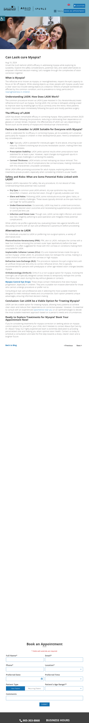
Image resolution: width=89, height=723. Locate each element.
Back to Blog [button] (11, 345)
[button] (2, 18)
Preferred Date (13, 675)
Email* (48, 655)
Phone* (9, 665)
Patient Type (12, 684)
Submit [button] (44, 704)
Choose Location (53, 669)
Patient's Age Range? (54, 688)
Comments (11, 694)
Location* (50, 665)
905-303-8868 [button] (31, 720)
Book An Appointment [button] (74, 11)
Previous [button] (69, 345)
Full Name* (11, 655)
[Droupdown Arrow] (81, 669)
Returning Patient (34, 688)
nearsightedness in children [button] (17, 92)
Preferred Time (52, 675)
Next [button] (79, 345)
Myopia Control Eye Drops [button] (17, 282)
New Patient (15, 688)
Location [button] (80, 6)
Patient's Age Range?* (56, 684)
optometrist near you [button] (43, 309)
